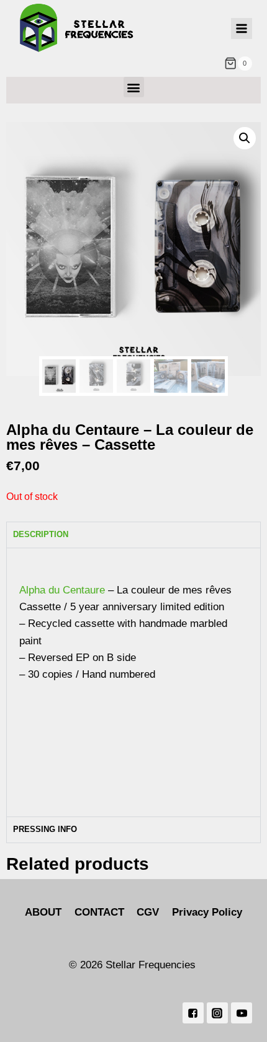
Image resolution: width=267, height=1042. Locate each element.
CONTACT (99, 912)
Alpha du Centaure (62, 590)
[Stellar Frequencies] (77, 28)
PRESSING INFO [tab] (45, 829)
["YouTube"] (241, 1012)
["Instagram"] (217, 1012)
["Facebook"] (193, 1012)
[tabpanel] (133, 682)
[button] (134, 87)
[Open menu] (241, 28)
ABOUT (43, 912)
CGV (148, 912)
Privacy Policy (207, 912)
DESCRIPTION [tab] (40, 534)
